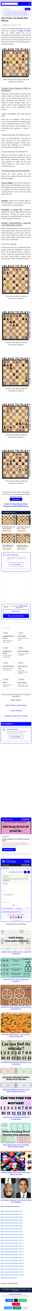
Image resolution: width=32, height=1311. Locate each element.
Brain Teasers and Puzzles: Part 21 (12, 1269)
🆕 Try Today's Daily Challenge (16, 616)
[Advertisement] (16, 586)
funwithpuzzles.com (18, 920)
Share (27, 908)
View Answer (16, 499)
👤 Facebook (9, 1300)
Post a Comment (16, 564)
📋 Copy (25, 1307)
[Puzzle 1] (13, 905)
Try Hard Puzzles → (16, 611)
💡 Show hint (5, 883)
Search (27, 9)
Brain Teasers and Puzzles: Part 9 (12, 1234)
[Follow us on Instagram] (16, 917)
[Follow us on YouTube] (13, 917)
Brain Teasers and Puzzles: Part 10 (12, 1237)
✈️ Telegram (8, 1307)
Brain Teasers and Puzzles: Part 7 (12, 1228)
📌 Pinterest (16, 1304)
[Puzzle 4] (17, 905)
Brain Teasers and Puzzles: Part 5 (12, 1223)
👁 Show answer (6, 902)
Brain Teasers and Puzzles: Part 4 (12, 1220)
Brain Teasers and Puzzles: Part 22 (12, 1272)
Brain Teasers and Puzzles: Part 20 (12, 1266)
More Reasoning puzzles (7, 908)
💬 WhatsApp (22, 1300)
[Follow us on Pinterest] (11, 917)
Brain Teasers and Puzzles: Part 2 (12, 1214)
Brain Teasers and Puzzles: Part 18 (12, 1260)
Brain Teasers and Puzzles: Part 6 (12, 1226)
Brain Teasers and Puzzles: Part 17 (12, 1257)
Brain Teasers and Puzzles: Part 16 (12, 1254)
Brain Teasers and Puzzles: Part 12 (12, 1243)
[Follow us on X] (19, 917)
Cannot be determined (8, 894)
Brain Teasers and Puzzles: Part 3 (12, 1217)
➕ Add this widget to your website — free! (11, 911)
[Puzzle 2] (14, 905)
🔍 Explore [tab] (27, 868)
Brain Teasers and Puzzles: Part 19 (12, 1263)
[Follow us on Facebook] (21, 917)
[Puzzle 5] (18, 905)
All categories (19, 908)
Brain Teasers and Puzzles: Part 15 (12, 1252)
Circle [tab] (19, 868)
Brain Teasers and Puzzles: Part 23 (12, 1275)
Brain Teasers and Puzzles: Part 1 (12, 1211)
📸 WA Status (17, 1307)
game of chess (25, 31)
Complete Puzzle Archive (9, 1278)
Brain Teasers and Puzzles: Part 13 (12, 1246)
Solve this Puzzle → (9, 849)
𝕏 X (16, 1300)
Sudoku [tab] (12, 868)
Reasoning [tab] (5, 868)
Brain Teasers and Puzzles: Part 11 (12, 1240)
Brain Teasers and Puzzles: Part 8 (12, 1231)
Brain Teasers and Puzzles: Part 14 (12, 1249)
